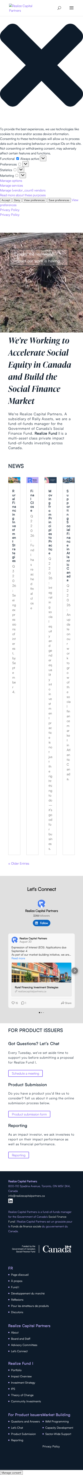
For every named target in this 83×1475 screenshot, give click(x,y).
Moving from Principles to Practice (50, 522)
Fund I (15, 1287)
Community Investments (26, 1401)
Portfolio (16, 1370)
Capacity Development (59, 1427)
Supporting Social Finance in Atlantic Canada (69, 535)
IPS (13, 1388)
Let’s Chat (17, 1427)
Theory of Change (22, 1395)
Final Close (32, 500)
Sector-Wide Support (58, 1434)
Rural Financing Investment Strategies (14, 526)
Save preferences (59, 200)
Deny (17, 200)
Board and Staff (20, 1338)
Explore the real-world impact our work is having (37, 257)
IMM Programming (57, 1421)
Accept (6, 200)
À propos (16, 1281)
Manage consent (11, 1472)
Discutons (17, 1312)
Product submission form (29, 1114)
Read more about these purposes (23, 195)
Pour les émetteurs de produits (30, 1306)
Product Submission (23, 1434)
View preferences (34, 200)
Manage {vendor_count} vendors (23, 190)
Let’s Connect (19, 1351)
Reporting (18, 1155)
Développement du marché (28, 1293)
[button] (41, 66)
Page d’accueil (20, 1274)
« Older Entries (18, 863)
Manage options (11, 181)
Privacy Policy (10, 210)
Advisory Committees (24, 1345)
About (15, 1332)
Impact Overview (21, 1376)
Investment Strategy (23, 1382)
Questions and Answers (25, 1421)
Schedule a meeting (25, 1073)
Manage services (11, 185)
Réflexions (17, 1299)
